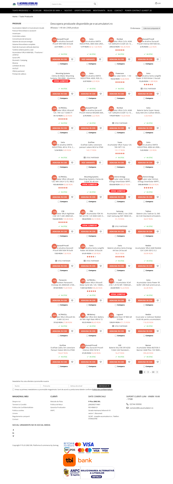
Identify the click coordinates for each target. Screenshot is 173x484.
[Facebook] (13, 430)
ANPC (52, 410)
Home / (15, 16)
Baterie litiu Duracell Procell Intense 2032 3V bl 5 (91, 348)
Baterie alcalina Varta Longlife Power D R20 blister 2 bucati (148, 77)
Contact (118, 10)
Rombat (120, 39)
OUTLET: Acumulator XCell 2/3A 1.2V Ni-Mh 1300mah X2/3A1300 (120, 283)
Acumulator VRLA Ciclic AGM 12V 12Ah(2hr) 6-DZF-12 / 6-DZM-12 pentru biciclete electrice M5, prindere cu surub (120, 111)
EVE (119, 345)
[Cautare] (95, 4)
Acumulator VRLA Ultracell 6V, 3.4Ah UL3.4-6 (62, 318)
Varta (91, 39)
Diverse (15, 63)
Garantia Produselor (58, 407)
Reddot (148, 245)
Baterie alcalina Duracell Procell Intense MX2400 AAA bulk (91, 111)
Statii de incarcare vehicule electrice (25, 47)
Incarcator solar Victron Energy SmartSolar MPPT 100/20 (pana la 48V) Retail (148, 180)
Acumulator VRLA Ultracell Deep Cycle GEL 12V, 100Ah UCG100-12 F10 (91, 283)
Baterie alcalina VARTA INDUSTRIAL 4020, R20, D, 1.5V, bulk (91, 77)
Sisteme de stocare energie (22, 41)
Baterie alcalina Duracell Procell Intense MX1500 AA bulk (148, 42)
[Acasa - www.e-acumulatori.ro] (25, 4)
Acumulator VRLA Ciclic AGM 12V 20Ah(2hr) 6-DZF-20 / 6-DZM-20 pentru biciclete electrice (120, 42)
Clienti (53, 396)
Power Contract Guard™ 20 (138, 10)
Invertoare (16, 33)
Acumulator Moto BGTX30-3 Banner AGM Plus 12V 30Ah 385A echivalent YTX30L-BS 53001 (148, 348)
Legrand (120, 314)
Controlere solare (18, 36)
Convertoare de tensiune (21, 39)
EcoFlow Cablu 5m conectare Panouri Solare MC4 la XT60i (63, 348)
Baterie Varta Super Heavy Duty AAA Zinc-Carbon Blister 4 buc (148, 111)
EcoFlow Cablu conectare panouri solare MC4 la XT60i (91, 146)
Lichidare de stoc (18, 66)
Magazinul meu (20, 396)
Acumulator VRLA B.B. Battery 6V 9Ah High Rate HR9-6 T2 (91, 318)
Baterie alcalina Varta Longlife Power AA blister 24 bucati (91, 249)
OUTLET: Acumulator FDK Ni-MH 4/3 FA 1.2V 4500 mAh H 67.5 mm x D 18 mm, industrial (91, 214)
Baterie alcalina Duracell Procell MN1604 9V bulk (62, 249)
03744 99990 (135, 404)
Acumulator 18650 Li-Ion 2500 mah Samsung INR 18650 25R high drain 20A (119, 214)
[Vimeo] (13, 436)
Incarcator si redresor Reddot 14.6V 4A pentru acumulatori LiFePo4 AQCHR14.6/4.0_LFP (148, 318)
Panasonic (63, 280)
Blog (110, 10)
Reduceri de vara (52, 10)
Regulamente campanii (21, 416)
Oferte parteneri (82, 10)
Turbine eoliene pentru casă (22, 50)
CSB (62, 211)
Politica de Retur (56, 404)
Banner (148, 345)
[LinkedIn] (13, 433)
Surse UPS (16, 57)
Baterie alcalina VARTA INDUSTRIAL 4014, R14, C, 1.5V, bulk (63, 146)
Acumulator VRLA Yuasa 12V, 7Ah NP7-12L (120, 146)
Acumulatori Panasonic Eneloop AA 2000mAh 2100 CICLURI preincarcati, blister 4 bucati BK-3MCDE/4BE (62, 283)
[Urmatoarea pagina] (157, 372)
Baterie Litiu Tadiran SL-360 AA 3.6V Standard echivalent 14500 (148, 214)
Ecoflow (37, 10)
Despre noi (16, 401)
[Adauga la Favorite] (72, 59)
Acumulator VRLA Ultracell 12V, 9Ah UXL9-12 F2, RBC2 (63, 180)
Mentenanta (99, 10)
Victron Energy (119, 177)
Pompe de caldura (19, 74)
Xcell (119, 280)
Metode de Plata (56, 401)
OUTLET (15, 68)
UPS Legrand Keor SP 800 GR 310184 (120, 318)
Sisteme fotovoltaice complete (23, 44)
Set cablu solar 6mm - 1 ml (119, 76)
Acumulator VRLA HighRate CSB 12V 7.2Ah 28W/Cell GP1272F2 (62, 214)
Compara (64, 64)
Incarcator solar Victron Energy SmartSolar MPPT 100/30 (119, 180)
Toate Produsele (20, 10)
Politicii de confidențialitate (102, 389)
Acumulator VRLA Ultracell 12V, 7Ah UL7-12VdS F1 (63, 111)
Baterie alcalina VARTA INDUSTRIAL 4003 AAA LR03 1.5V (91, 42)
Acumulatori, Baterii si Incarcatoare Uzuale (28, 28)
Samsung (119, 211)
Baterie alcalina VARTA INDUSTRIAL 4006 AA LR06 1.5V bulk (148, 146)
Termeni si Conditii (19, 404)
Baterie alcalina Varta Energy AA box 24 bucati (120, 249)
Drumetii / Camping (19, 60)
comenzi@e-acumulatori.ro (141, 408)
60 (153, 372)
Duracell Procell (63, 39)
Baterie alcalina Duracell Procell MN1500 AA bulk (62, 42)
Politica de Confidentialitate (22, 407)
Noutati (68, 10)
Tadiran (148, 211)
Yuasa (120, 142)
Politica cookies (18, 410)
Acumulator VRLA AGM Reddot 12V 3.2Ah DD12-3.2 (148, 249)
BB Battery (91, 314)
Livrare (15, 413)
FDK (91, 211)
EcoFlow (91, 142)
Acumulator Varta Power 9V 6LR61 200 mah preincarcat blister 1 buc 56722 (148, 283)
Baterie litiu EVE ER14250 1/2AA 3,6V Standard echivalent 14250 (119, 348)
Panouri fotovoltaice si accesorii (24, 31)
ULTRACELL (63, 108)
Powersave (120, 73)
